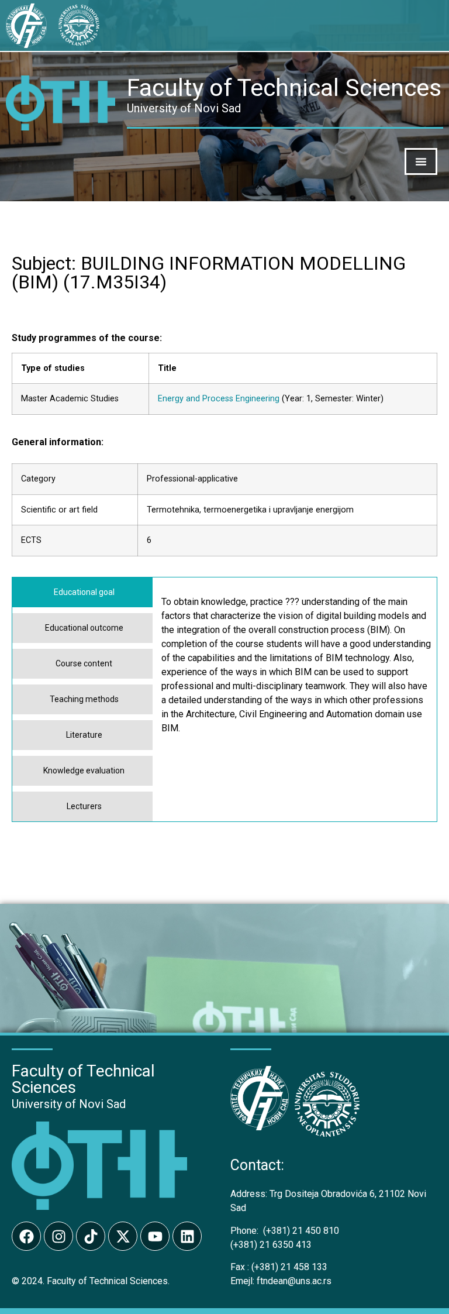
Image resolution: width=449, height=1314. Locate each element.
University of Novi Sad (69, 1104)
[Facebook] (26, 1236)
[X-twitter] (122, 1236)
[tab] (82, 592)
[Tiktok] (90, 1236)
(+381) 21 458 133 (278, 1266)
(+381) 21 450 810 (284, 1230)
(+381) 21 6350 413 (271, 1244)
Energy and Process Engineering (218, 399)
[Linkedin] (187, 1236)
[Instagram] (58, 1236)
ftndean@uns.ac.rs (294, 1281)
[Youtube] (155, 1236)
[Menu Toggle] (421, 161)
